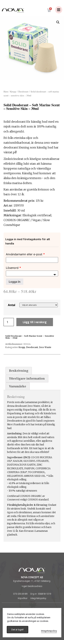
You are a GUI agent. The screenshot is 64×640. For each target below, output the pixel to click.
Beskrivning (18, 370)
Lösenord (13, 268)
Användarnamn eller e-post (25, 254)
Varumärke (17, 386)
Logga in (14, 281)
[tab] (19, 371)
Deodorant (23, 91)
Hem (6, 91)
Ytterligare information (27, 378)
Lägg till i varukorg (35, 322)
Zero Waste (45, 347)
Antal (11, 305)
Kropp (13, 91)
